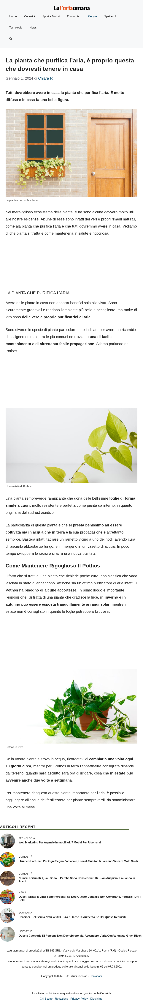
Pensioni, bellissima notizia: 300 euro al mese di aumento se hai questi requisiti (72, 917)
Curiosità (29, 16)
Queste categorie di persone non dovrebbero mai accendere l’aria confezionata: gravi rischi (80, 935)
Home (13, 16)
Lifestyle (92, 16)
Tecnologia (15, 27)
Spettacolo (110, 16)
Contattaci (96, 976)
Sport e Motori (51, 16)
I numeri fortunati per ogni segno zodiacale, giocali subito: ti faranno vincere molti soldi (78, 861)
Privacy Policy (79, 998)
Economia (73, 16)
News (33, 27)
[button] (11, 38)
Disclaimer (96, 998)
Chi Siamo (46, 998)
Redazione (61, 998)
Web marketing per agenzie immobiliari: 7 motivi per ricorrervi (60, 842)
